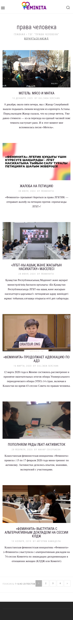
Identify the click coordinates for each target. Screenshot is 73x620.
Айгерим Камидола (49, 541)
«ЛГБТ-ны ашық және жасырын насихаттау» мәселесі (36, 267)
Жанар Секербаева (49, 449)
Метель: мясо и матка (36, 93)
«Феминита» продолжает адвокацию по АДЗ (36, 359)
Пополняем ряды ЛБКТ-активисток (36, 444)
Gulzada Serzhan (49, 98)
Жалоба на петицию (36, 186)
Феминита (47, 191)
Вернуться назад (36, 38)
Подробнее (36, 71)
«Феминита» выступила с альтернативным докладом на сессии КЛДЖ (36, 532)
